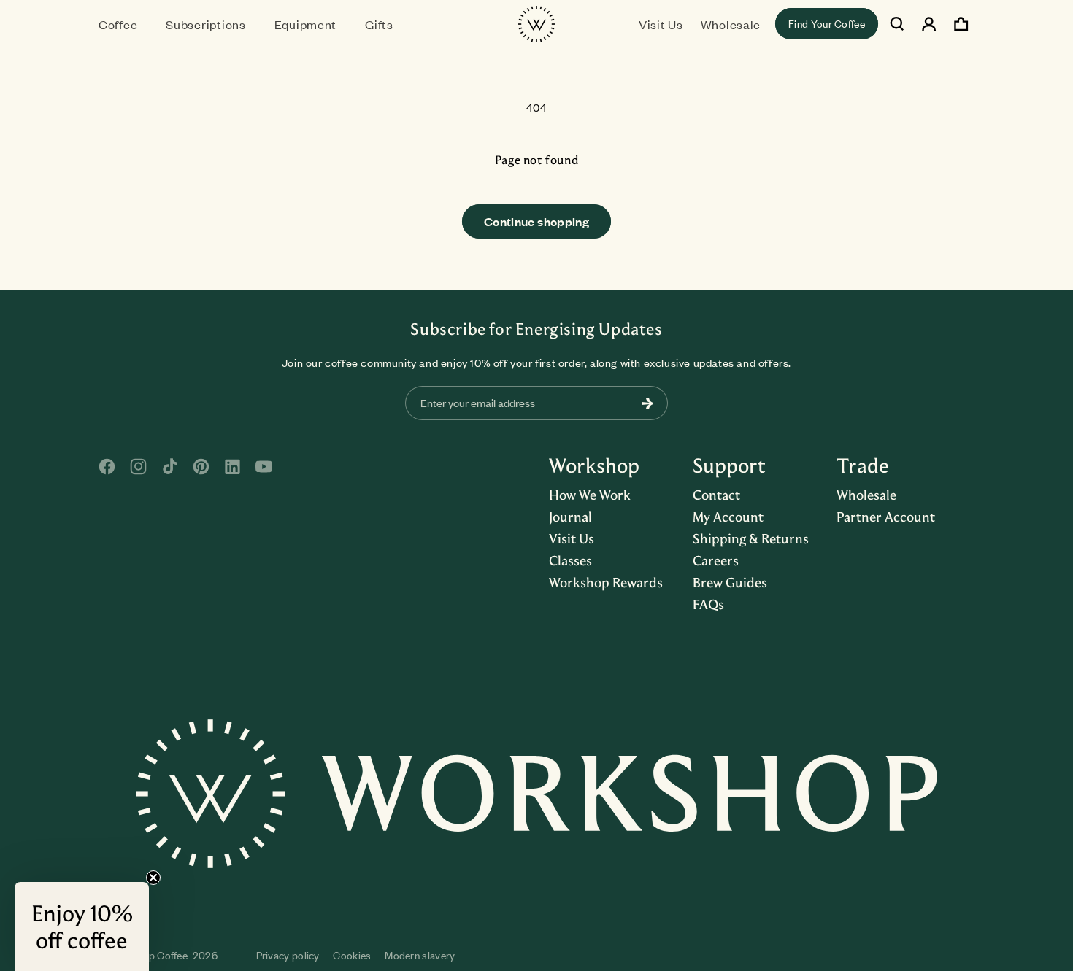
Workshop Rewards (606, 582)
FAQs (708, 604)
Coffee (118, 24)
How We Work (590, 495)
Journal (570, 516)
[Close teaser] (153, 877)
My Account (728, 516)
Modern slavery (420, 955)
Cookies (352, 955)
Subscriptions (205, 24)
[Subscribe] (647, 403)
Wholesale (866, 495)
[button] (123, 23)
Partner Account (886, 516)
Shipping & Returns (751, 538)
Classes (570, 560)
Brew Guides (730, 582)
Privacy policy (288, 955)
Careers (716, 560)
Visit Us (571, 538)
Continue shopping (536, 221)
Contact (716, 495)
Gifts (379, 24)
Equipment (305, 24)
